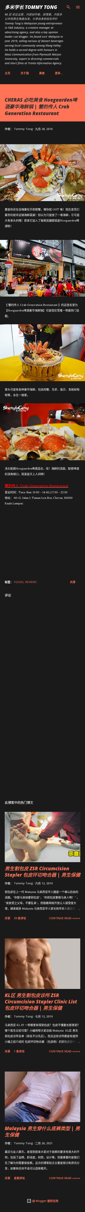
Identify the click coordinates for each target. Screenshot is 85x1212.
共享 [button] (73, 582)
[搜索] (68, 7)
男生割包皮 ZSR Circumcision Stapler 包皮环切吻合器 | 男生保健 (42, 871)
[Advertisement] (42, 744)
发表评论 (19, 1178)
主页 (7, 73)
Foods (19, 582)
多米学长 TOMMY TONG (31, 7)
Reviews (31, 582)
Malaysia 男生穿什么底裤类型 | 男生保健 (42, 1131)
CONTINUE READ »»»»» (64, 918)
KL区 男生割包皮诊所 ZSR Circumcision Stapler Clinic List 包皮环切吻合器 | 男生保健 (41, 1001)
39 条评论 (20, 918)
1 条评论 (19, 1051)
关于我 (25, 73)
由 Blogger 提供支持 (44, 1201)
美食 (42, 73)
